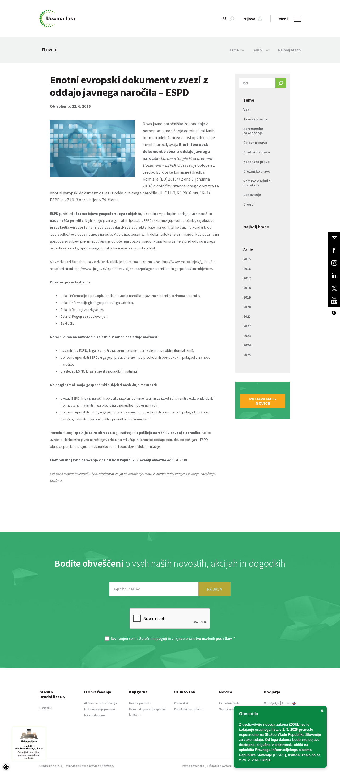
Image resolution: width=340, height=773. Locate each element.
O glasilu (45, 708)
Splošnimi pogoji (153, 638)
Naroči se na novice (232, 709)
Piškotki (213, 766)
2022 (247, 326)
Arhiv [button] (258, 50)
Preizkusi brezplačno (188, 709)
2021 (247, 316)
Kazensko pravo (256, 161)
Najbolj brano (289, 50)
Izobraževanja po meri (99, 709)
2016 (247, 268)
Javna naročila (255, 119)
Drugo (248, 204)
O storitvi (181, 703)
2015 (247, 259)
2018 (247, 287)
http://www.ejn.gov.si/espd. (94, 268)
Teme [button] (234, 50)
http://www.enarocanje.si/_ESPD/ (187, 262)
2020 (247, 306)
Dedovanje (252, 194)
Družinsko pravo (256, 171)
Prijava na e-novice (262, 401)
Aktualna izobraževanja (100, 703)
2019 (247, 297)
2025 (247, 354)
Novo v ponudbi (140, 703)
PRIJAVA (214, 589)
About (286, 703)
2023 (247, 335)
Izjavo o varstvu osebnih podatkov (203, 638)
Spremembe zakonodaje (253, 130)
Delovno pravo (255, 142)
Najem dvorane (95, 715)
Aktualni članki (229, 703)
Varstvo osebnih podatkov (256, 182)
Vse (246, 109)
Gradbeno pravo (256, 152)
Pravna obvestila (192, 766)
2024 (247, 345)
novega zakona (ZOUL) (281, 724)
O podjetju (271, 703)
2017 (247, 278)
